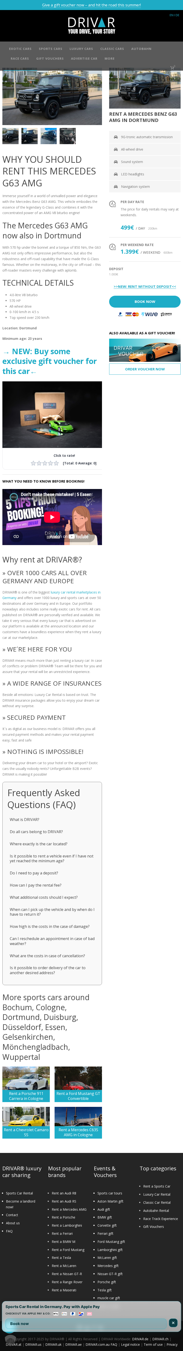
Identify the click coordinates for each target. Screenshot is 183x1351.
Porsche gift (106, 1282)
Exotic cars (20, 49)
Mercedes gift (108, 1265)
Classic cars (112, 49)
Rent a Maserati (64, 1290)
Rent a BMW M (63, 1241)
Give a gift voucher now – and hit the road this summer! (91, 5)
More (110, 58)
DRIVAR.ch (160, 1339)
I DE (176, 15)
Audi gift (103, 1209)
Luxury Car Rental (156, 1194)
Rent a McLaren (64, 1265)
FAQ (9, 1231)
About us (13, 1223)
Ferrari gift (105, 1233)
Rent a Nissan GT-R (67, 1274)
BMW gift (104, 1217)
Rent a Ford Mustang (68, 1249)
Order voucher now (145, 369)
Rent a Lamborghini (67, 1225)
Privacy (172, 1344)
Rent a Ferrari (62, 1233)
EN (171, 15)
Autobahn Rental (156, 1210)
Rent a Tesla (61, 1257)
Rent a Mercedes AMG (69, 1209)
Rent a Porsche (63, 1217)
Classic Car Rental (157, 1202)
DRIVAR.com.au (98, 1344)
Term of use (153, 1344)
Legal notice (130, 1344)
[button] (10, 1340)
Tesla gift (104, 1290)
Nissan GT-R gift (110, 1274)
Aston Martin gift (110, 1201)
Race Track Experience (160, 1218)
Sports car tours (109, 1193)
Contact (12, 1215)
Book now (19, 1323)
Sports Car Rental (19, 1193)
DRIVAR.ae (73, 1344)
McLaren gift (107, 1257)
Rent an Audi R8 (64, 1193)
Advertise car (84, 58)
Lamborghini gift (110, 1249)
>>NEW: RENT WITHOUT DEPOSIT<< (145, 286)
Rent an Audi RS (64, 1201)
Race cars (20, 58)
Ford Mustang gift (111, 1241)
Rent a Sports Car (156, 1186)
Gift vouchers (50, 58)
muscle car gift (108, 1298)
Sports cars (50, 49)
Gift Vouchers (153, 1226)
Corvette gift (107, 1225)
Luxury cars (81, 49)
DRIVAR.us (33, 1344)
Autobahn (141, 49)
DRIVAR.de (140, 1339)
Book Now (145, 301)
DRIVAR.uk (53, 1344)
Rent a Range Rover (67, 1282)
